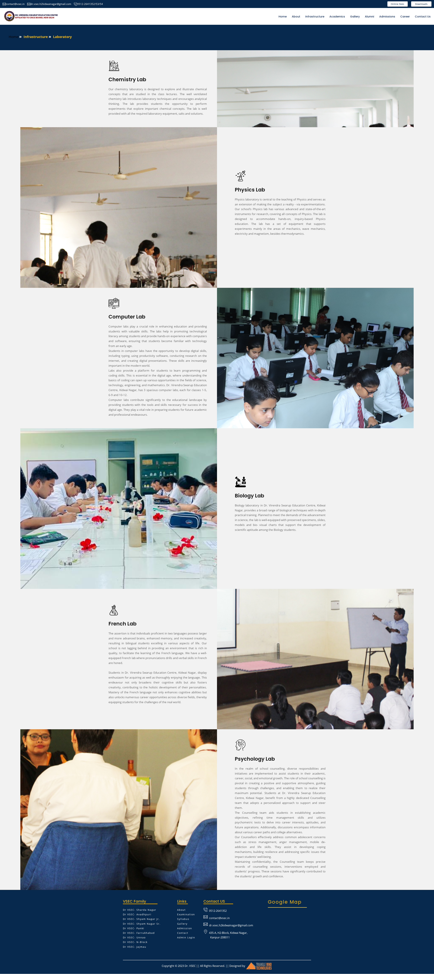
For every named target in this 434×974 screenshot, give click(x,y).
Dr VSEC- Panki (133, 928)
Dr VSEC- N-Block (135, 942)
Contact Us (423, 16)
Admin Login (186, 937)
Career (405, 16)
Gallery (355, 16)
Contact (182, 932)
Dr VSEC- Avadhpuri (137, 914)
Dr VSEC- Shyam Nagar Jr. (141, 919)
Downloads (421, 4)
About (181, 909)
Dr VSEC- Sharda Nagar (139, 909)
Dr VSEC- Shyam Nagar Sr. (142, 923)
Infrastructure (314, 16)
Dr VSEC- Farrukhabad (139, 932)
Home (283, 16)
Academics (337, 16)
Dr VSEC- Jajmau (134, 946)
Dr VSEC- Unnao (134, 937)
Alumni (369, 16)
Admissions (387, 16)
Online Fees (397, 4)
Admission (184, 928)
